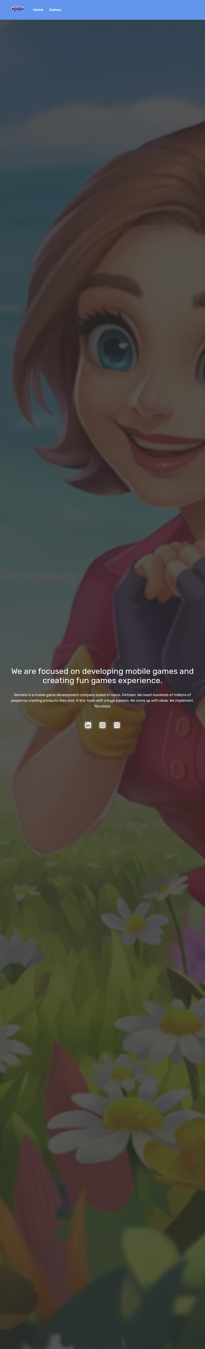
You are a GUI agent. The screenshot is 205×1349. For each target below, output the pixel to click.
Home (38, 10)
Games (55, 10)
